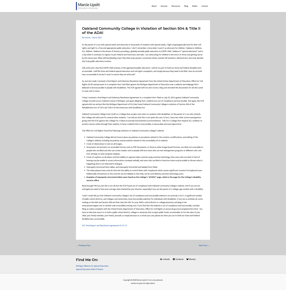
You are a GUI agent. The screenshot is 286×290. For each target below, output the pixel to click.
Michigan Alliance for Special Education (92, 266)
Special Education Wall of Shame (90, 269)
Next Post (204, 245)
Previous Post (83, 245)
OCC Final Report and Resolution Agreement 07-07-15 (104, 225)
